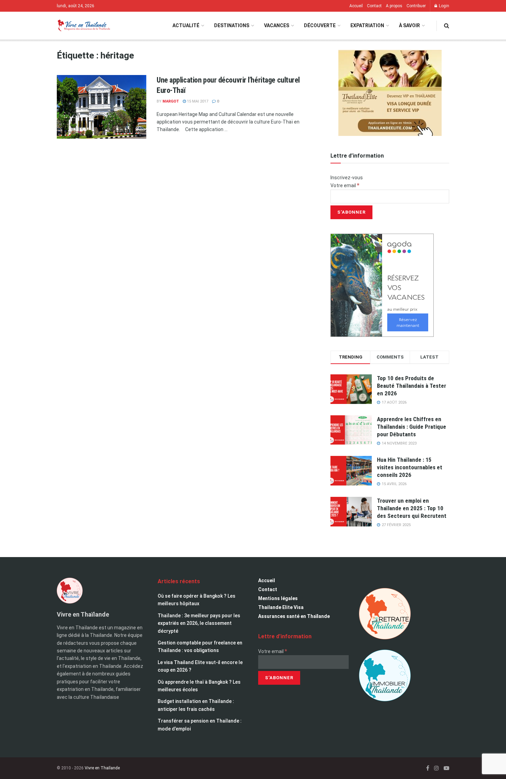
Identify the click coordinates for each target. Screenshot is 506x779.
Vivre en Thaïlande (102, 768)
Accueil (356, 5)
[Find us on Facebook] (427, 768)
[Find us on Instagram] (436, 768)
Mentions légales (278, 598)
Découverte (320, 25)
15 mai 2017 (197, 101)
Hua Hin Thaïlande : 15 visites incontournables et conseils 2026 (409, 467)
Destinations (231, 25)
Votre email (344, 185)
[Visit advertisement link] (389, 93)
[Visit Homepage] (83, 26)
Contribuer (416, 5)
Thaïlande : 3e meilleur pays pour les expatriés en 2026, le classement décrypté (199, 623)
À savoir (409, 25)
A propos (394, 5)
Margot (170, 101)
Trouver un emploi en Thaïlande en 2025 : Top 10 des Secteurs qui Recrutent (411, 508)
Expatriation (367, 25)
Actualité (185, 25)
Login (443, 5)
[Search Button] (446, 26)
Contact (374, 5)
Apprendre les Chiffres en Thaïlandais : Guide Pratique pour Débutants (411, 427)
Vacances (276, 25)
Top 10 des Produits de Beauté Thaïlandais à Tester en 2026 (411, 386)
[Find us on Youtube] (446, 768)
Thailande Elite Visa (281, 607)
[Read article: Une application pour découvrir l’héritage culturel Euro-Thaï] (101, 107)
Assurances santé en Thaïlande (294, 616)
